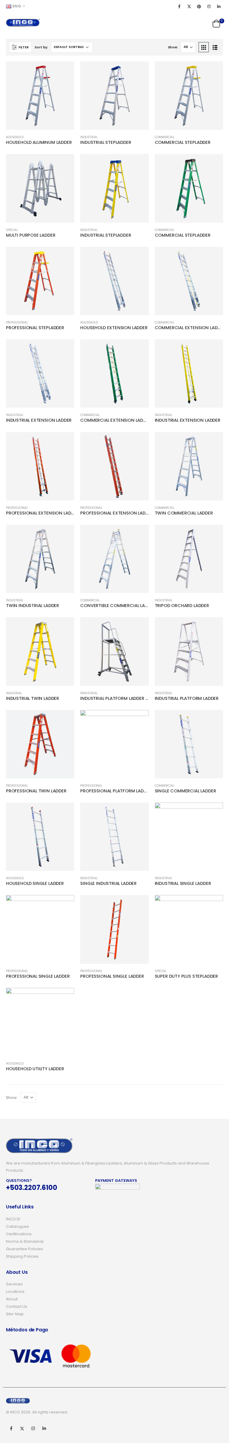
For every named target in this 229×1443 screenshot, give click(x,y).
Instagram (33, 1428)
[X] (189, 6)
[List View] (215, 47)
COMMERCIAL (164, 137)
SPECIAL (12, 230)
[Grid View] (204, 47)
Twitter (22, 1428)
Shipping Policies (22, 1256)
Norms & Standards (25, 1241)
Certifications (19, 1234)
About (12, 1299)
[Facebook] (179, 6)
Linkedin (44, 1428)
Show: (173, 47)
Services (14, 1284)
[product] (40, 95)
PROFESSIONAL (17, 322)
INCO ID (13, 1219)
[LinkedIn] (218, 6)
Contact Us (16, 1306)
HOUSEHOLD (15, 137)
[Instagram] (209, 6)
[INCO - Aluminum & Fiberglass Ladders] (23, 22)
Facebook (11, 1428)
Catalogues (17, 1226)
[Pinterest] (199, 6)
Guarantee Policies (24, 1249)
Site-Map (15, 1314)
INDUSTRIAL (89, 137)
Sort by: (41, 47)
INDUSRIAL (14, 693)
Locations (15, 1291)
